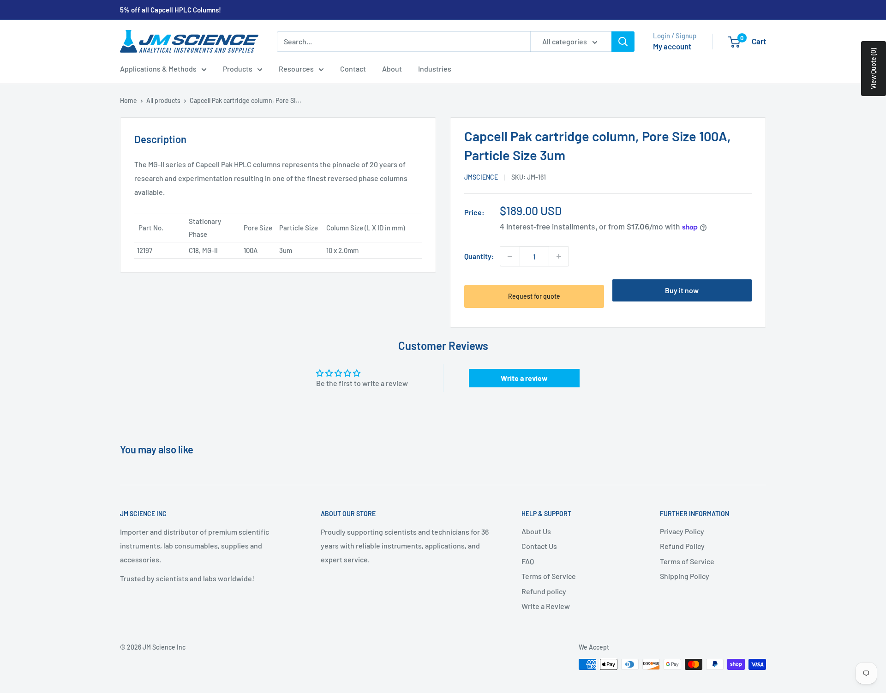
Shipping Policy (684, 576)
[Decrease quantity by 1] (510, 256)
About (392, 68)
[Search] (623, 41)
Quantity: (479, 256)
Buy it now (682, 290)
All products (163, 100)
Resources (296, 68)
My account (672, 46)
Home (128, 100)
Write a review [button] (524, 378)
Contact (353, 68)
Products (237, 68)
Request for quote (534, 296)
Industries (434, 68)
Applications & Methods (158, 68)
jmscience (481, 177)
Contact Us (539, 546)
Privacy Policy (682, 531)
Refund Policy (682, 546)
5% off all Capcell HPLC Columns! (170, 10)
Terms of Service (548, 576)
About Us (536, 531)
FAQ (527, 561)
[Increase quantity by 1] (559, 256)
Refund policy (543, 591)
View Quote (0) (873, 68)
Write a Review (545, 606)
